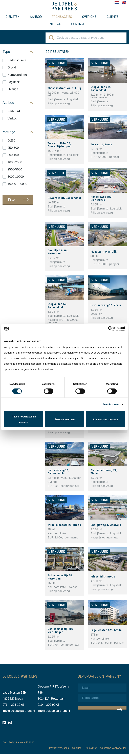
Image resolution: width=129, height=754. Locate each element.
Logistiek (14, 82)
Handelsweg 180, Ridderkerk (102, 198)
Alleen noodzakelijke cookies (24, 419)
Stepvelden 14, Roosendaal (57, 305)
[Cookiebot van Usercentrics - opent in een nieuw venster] (110, 328)
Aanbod (36, 17)
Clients (113, 17)
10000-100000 (17, 184)
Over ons (89, 17)
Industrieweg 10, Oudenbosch (58, 472)
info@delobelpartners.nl (19, 710)
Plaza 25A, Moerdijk (104, 251)
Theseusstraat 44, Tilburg (64, 88)
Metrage (9, 132)
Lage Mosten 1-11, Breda (106, 630)
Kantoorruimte (17, 74)
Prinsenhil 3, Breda (103, 576)
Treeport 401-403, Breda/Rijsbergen (59, 145)
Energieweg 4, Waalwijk (106, 524)
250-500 (13, 147)
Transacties (62, 17)
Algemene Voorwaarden (113, 747)
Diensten (13, 17)
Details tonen (111, 404)
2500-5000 (15, 169)
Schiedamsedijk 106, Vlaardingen (61, 630)
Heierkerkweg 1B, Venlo (106, 305)
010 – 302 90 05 (49, 704)
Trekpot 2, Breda (101, 144)
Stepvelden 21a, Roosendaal (101, 88)
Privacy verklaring (59, 747)
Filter (12, 199)
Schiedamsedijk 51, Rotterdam (60, 577)
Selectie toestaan (65, 419)
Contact (77, 24)
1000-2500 (15, 162)
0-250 (11, 140)
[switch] (48, 391)
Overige (13, 89)
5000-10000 (16, 176)
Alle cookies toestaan (105, 419)
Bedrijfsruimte (17, 60)
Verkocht (13, 118)
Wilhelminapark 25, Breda (64, 524)
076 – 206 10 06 (14, 704)
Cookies (76, 747)
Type (6, 52)
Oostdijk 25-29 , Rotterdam (58, 252)
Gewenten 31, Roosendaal (64, 197)
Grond (12, 67)
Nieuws (55, 24)
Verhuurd (14, 111)
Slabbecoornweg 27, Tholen (104, 472)
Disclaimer (91, 747)
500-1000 (14, 155)
